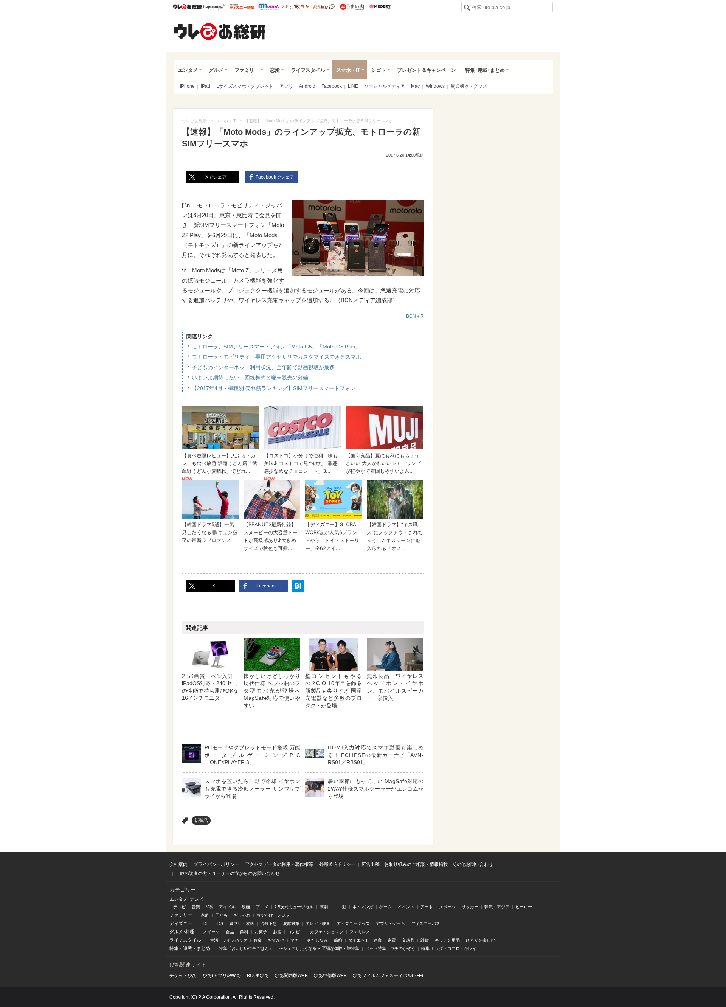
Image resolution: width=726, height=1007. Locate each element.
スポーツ (447, 906)
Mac (415, 86)
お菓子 (260, 931)
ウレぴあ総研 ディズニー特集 (242, 7)
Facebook (331, 86)
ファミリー (246, 70)
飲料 (244, 931)
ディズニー (180, 923)
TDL (205, 923)
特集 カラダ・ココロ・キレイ (448, 948)
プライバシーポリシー (216, 864)
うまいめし (295, 7)
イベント (406, 906)
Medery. (380, 7)
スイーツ (211, 931)
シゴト (378, 70)
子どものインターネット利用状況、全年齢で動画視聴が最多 (263, 367)
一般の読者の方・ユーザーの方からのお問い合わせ (227, 873)
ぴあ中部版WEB (330, 975)
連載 (187, 948)
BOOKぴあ (258, 975)
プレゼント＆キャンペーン (426, 70)
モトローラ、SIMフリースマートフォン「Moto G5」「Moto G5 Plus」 (276, 346)
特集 (173, 948)
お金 (257, 940)
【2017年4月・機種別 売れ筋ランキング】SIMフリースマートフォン (273, 388)
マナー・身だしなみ (309, 940)
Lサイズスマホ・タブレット (244, 86)
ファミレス (359, 931)
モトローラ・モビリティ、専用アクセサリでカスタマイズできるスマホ (276, 357)
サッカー (470, 906)
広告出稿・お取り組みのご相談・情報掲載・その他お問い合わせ (427, 864)
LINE (353, 86)
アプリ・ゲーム (390, 923)
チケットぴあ (183, 975)
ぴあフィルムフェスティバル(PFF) (388, 975)
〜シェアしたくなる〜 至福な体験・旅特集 (319, 948)
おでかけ (276, 940)
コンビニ (295, 931)
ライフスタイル (308, 70)
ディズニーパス (425, 923)
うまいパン (323, 7)
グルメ (216, 70)
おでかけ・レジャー (275, 915)
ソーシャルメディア (384, 86)
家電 (392, 940)
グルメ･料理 (181, 931)
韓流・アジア (496, 906)
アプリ (286, 86)
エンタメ (188, 70)
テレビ (179, 906)
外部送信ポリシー (337, 864)
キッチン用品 (447, 940)
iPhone (187, 86)
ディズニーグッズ (353, 923)
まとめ (203, 948)
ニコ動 (340, 906)
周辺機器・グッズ (469, 86)
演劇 (324, 906)
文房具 (408, 940)
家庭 (205, 915)
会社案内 (178, 864)
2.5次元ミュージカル (294, 906)
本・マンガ (362, 906)
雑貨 (424, 940)
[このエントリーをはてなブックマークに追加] (298, 586)
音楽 (196, 906)
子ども (221, 915)
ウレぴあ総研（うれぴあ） (219, 31)
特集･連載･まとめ (485, 70)
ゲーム (385, 906)
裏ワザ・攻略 (241, 923)
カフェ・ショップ (326, 931)
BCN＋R (415, 316)
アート (426, 906)
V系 (209, 906)
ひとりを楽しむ (480, 940)
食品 (230, 931)
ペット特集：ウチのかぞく (390, 948)
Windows (435, 86)
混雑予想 (268, 923)
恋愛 (275, 70)
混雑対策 (291, 923)
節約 (338, 940)
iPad (205, 86)
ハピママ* (214, 7)
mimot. (268, 7)
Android (307, 86)
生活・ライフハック (228, 940)
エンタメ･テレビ (186, 899)
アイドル (227, 906)
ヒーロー (523, 906)
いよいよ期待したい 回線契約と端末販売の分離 (250, 378)
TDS (219, 923)
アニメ (262, 906)
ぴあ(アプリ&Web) (222, 975)
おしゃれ (242, 915)
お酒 (277, 931)
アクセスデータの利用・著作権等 (279, 864)
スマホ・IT (348, 70)
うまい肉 (352, 7)
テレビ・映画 (318, 923)
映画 (246, 906)
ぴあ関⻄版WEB (291, 975)
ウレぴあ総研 (187, 7)
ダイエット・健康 (365, 940)
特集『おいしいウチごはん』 (246, 948)
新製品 (201, 820)
